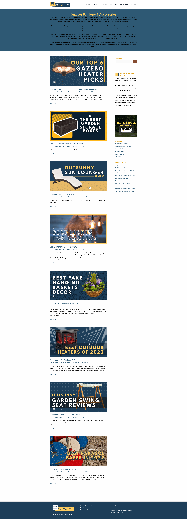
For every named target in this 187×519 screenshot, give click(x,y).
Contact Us (114, 506)
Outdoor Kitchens (113, 4)
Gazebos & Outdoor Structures (123, 146)
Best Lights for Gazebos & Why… (64, 247)
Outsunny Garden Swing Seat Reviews (66, 415)
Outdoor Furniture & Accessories (59, 92)
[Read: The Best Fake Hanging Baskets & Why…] (78, 285)
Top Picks (81, 92)
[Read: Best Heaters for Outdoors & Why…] (78, 342)
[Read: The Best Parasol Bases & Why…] (78, 451)
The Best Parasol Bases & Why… (64, 469)
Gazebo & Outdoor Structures (99, 4)
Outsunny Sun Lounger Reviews (63, 194)
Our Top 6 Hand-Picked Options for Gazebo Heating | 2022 (74, 89)
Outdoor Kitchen (119, 151)
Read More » (53, 103)
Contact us (133, 4)
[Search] (135, 61)
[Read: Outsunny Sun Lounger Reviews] (78, 176)
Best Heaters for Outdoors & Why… (64, 360)
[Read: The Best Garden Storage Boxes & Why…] (78, 125)
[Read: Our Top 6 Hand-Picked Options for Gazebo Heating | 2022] (78, 71)
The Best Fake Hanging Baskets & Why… (67, 303)
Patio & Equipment (73, 92)
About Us (88, 4)
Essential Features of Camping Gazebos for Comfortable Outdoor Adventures (125, 183)
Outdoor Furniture (124, 4)
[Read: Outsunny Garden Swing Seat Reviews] (78, 396)
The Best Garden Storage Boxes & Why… (67, 144)
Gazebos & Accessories (121, 143)
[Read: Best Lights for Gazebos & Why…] (78, 229)
